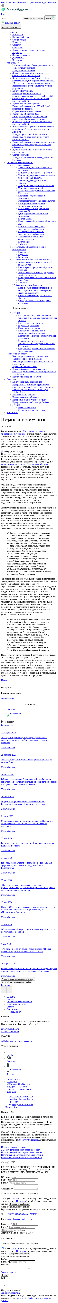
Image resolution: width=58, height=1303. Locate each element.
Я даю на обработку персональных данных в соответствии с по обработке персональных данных (28, 1201)
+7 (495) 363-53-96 (10, 1031)
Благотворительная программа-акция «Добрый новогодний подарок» (30, 357)
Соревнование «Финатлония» (26, 111)
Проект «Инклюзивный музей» (27, 377)
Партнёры (23, 280)
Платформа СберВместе (23, 394)
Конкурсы (12, 63)
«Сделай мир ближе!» (28, 325)
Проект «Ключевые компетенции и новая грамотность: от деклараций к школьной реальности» (35, 290)
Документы (18, 57)
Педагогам (23, 254)
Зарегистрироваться (10, 1293)
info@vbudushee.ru (10, 1029)
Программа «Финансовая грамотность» (32, 259)
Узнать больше (8, 747)
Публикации (24, 242)
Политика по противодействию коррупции (22, 1155)
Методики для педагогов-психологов (36, 185)
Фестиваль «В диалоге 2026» (26, 75)
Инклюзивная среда (16, 353)
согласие (15, 1198)
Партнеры (17, 52)
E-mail (4, 1183)
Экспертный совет (21, 37)
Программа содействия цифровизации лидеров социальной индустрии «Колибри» (33, 385)
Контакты (17, 60)
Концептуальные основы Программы (36, 172)
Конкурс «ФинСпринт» (23, 70)
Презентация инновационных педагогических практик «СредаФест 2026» (33, 94)
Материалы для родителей (30, 188)
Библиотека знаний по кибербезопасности (21, 1157)
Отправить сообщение (19, 1204)
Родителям (23, 257)
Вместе (10, 379)
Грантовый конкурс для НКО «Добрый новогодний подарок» (31, 107)
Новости (16, 42)
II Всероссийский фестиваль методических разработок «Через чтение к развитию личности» (33, 129)
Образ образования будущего (27, 285)
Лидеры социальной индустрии (27, 73)
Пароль (5, 1264)
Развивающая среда (23, 165)
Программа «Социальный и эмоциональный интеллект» (31, 331)
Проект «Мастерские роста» (25, 103)
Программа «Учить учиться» (32, 323)
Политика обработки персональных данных (22, 1152)
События (16, 45)
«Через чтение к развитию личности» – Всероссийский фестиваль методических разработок (32, 86)
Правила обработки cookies (14, 1147)
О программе (7, 698)
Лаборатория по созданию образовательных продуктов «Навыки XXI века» (36, 343)
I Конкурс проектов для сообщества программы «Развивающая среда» (29, 117)
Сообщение (7, 1188)
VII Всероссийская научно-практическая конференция (31, 232)
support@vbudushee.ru (28, 1140)
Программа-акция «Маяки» (25, 397)
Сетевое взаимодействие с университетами (30, 237)
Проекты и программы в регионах (28, 50)
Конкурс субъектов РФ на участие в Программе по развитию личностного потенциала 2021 (30, 137)
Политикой (21, 1201)
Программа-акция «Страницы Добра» (30, 402)
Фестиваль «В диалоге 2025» (26, 114)
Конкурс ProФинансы (22, 91)
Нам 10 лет (17, 34)
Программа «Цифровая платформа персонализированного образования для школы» (37, 318)
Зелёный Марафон (27, 407)
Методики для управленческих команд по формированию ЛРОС (36, 176)
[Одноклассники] (8, 1285)
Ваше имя (6, 1180)
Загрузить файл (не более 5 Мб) (16, 1233)
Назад (4, 680)
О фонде (11, 32)
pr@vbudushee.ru (9, 1041)
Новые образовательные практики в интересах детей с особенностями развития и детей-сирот (34, 371)
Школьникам (24, 252)
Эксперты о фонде (21, 55)
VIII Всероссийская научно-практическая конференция (31, 227)
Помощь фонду (12, 23)
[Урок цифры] (29, 701)
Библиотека (12, 412)
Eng (3, 14)
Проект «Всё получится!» (24, 366)
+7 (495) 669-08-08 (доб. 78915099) (22, 1214)
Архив (16, 313)
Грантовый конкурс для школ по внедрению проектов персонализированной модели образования (33, 144)
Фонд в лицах (19, 40)
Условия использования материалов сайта (21, 1150)
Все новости (7, 725)
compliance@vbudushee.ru (21, 1099)
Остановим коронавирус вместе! (33, 410)
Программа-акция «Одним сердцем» (30, 400)
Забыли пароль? (8, 1272)
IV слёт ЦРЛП (25, 219)
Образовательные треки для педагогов (36, 201)
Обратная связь (25, 1041)
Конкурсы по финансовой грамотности (37, 277)
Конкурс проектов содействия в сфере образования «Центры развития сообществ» (33, 79)
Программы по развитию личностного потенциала (24, 432)
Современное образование (20, 162)
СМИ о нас (17, 47)
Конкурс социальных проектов (27, 382)
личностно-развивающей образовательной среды (24, 464)
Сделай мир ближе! (21, 155)
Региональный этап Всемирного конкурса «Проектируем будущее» (32, 66)
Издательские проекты (29, 328)
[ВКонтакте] (8, 1283)
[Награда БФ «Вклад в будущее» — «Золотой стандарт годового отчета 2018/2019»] (22, 1092)
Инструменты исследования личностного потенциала (31, 204)
